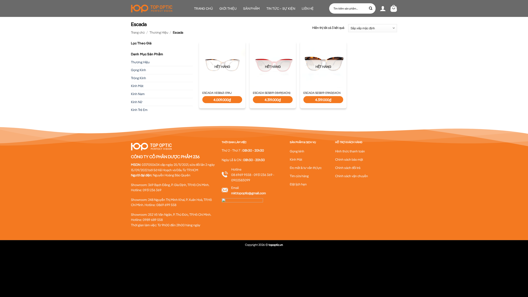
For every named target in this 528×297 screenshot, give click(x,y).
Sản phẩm (251, 8)
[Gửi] (370, 8)
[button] (383, 8)
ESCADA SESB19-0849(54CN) (271, 93)
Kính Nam (138, 94)
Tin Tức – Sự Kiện (280, 8)
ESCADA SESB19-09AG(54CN (322, 93)
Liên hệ (308, 8)
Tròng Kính (138, 78)
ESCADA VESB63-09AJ (217, 93)
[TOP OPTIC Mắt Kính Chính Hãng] (151, 8)
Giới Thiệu (228, 8)
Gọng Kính (138, 70)
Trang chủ (203, 8)
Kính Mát (137, 86)
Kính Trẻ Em (139, 110)
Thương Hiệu (159, 32)
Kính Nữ (136, 102)
